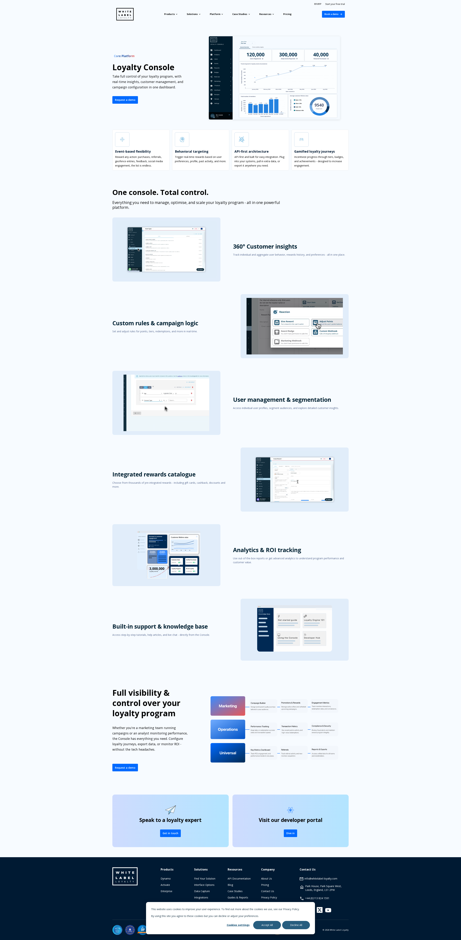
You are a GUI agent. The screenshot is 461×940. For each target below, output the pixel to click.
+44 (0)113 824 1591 (317, 898)
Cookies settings (238, 925)
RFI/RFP (317, 4)
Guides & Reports (238, 897)
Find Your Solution (204, 878)
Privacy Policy (269, 897)
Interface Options (204, 885)
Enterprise (166, 891)
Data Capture (202, 891)
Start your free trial (335, 4)
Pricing (265, 885)
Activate (165, 885)
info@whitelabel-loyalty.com (321, 878)
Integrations (201, 897)
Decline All (296, 925)
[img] (117, 930)
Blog (230, 885)
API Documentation (239, 878)
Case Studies (235, 891)
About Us (266, 878)
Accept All (267, 925)
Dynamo (166, 878)
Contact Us (267, 891)
